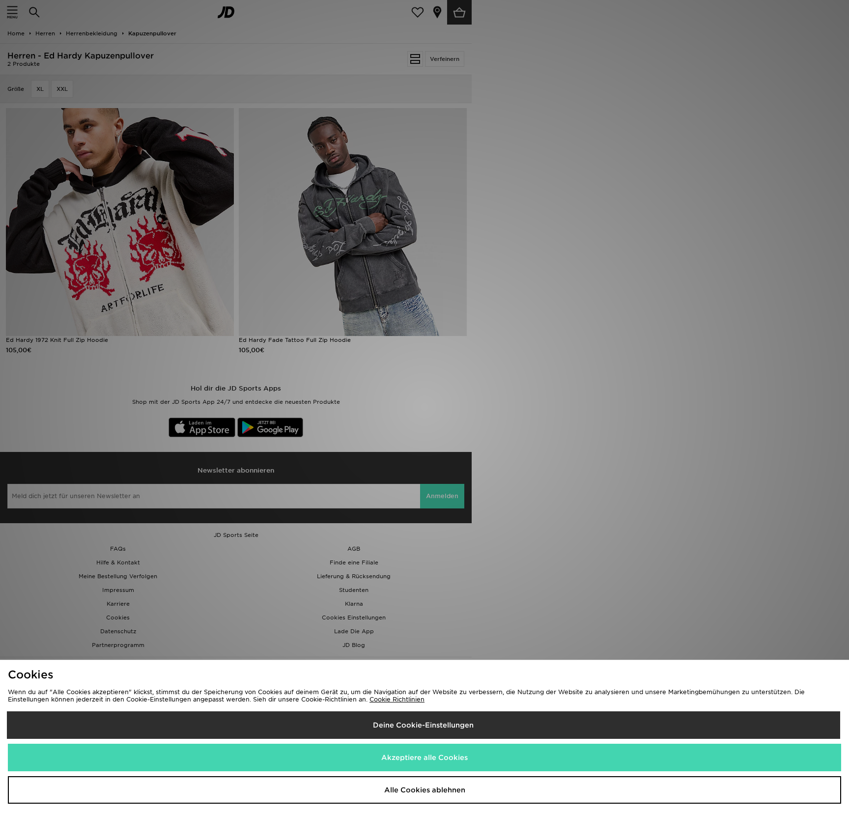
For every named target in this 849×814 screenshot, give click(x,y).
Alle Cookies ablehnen (424, 790)
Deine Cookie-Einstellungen (423, 725)
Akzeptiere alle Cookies (424, 757)
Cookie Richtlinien (396, 699)
